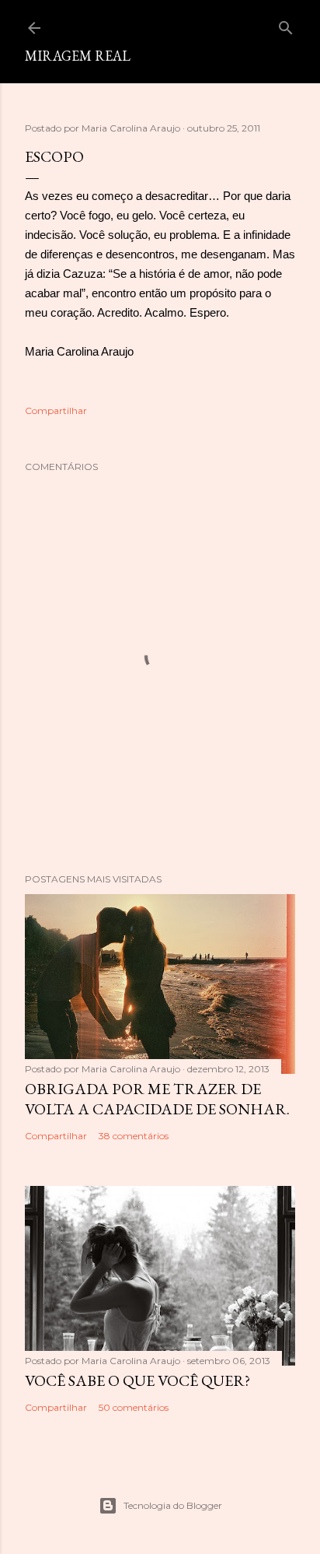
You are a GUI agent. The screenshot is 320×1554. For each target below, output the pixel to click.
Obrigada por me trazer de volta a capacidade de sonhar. (157, 1099)
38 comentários (134, 1136)
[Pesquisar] (286, 24)
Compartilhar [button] (56, 410)
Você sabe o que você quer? (137, 1380)
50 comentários (134, 1407)
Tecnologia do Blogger (172, 1505)
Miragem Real (77, 56)
